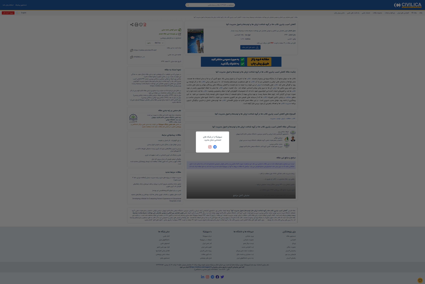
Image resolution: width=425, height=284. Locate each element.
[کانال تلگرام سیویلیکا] (215, 147)
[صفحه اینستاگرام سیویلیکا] (210, 147)
